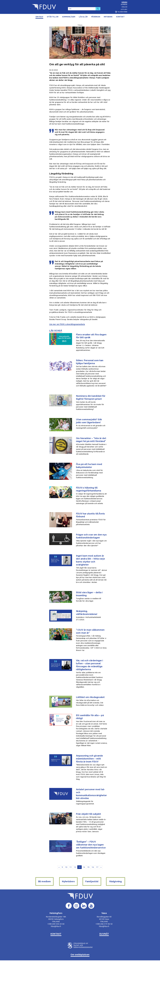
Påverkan (95, 17)
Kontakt (120, 17)
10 (66, 867)
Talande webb (122, 12)
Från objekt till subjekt (88, 814)
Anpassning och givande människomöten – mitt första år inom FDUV (89, 758)
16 (93, 867)
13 (79, 867)
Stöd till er (52, 17)
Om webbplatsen (80, 954)
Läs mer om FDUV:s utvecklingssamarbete (67, 324)
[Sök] (98, 8)
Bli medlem (44, 881)
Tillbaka (80, 25)
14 (84, 867)
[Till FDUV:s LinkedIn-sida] (83, 906)
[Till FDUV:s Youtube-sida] (91, 906)
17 (97, 867)
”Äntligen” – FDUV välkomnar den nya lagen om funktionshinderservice (91, 844)
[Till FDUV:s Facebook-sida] (68, 906)
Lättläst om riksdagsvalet (90, 697)
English (124, 7)
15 (88, 867)
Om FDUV (39, 17)
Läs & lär (83, 17)
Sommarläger (68, 17)
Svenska (124, 2)
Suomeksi (124, 4)
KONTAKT (55, 933)
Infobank (108, 17)
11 (71, 867)
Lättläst (124, 9)
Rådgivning (115, 881)
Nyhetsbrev (68, 881)
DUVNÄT (104, 933)
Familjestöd (91, 881)
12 (75, 867)
